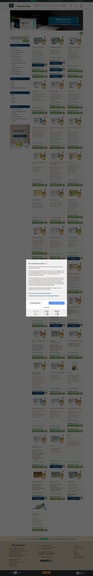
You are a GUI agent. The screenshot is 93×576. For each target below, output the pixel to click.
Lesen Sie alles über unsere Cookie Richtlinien (39, 293)
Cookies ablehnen (35, 303)
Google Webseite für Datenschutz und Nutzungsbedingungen (43, 295)
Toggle (36, 313)
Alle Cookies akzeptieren (57, 303)
